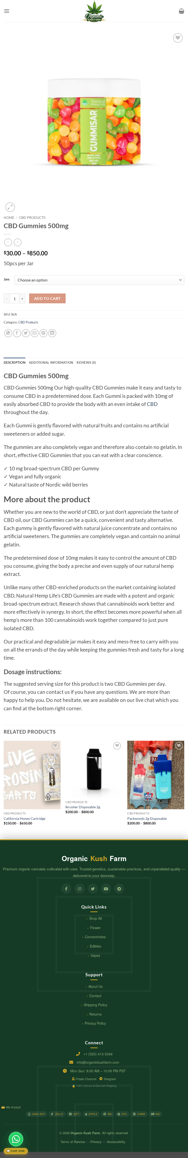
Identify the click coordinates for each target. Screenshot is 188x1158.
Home (9, 218)
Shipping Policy (95, 1004)
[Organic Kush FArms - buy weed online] (94, 11)
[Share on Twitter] (26, 333)
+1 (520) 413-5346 (98, 1053)
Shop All (95, 918)
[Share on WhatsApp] (8, 333)
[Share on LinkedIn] (52, 333)
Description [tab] (14, 362)
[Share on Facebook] (17, 333)
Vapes (95, 955)
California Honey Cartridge (24, 818)
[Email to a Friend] (35, 333)
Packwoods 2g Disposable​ (147, 818)
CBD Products (32, 218)
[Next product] (8, 242)
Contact (95, 995)
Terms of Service (72, 1141)
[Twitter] (93, 888)
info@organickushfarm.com (98, 1062)
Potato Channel (86, 1079)
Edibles (95, 946)
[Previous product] (17, 242)
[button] (7, 11)
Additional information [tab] (51, 362)
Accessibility (116, 1141)
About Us (95, 986)
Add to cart (47, 298)
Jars (7, 279)
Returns (95, 1014)
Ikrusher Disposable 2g (82, 807)
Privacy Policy (95, 1023)
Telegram (110, 1079)
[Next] (184, 789)
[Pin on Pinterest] (43, 333)
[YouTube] (106, 888)
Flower (95, 927)
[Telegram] (119, 888)
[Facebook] (66, 888)
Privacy (96, 1141)
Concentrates (95, 936)
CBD (152, 404)
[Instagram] (79, 888)
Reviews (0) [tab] (86, 362)
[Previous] (4, 789)
